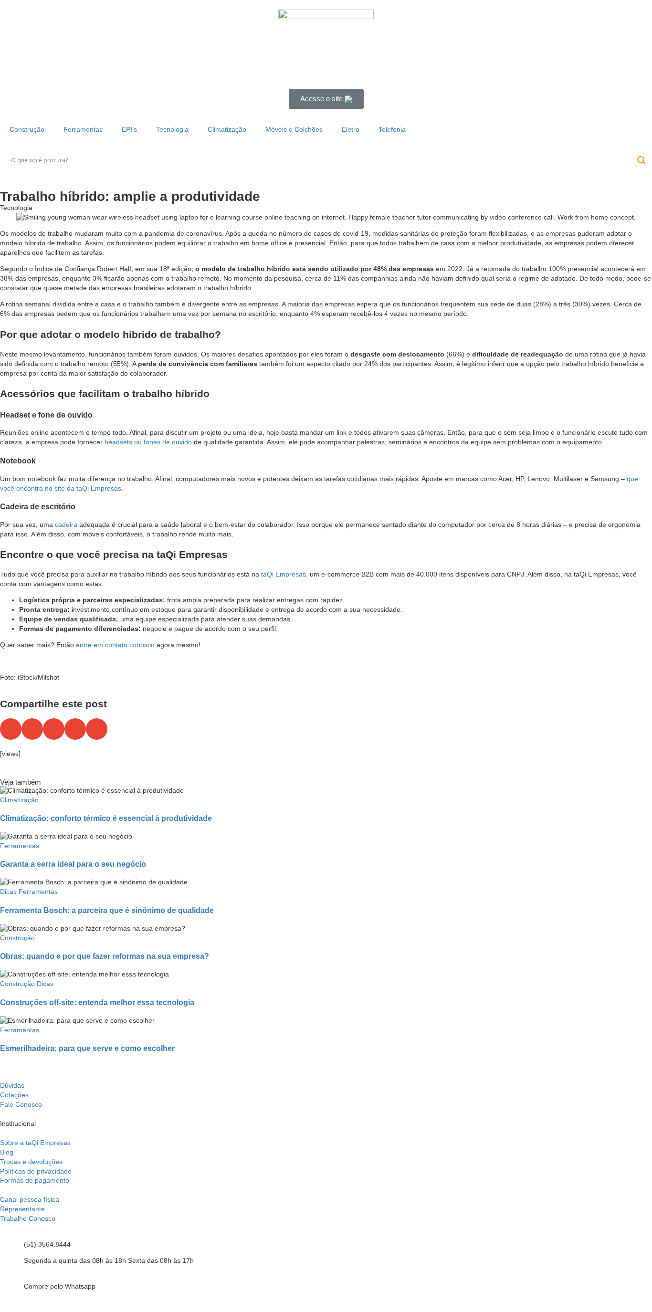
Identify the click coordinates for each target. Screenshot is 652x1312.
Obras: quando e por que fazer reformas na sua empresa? (104, 956)
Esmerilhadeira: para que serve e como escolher (87, 1048)
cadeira (66, 524)
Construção (27, 129)
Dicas (8, 891)
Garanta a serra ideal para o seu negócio (73, 864)
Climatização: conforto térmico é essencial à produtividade (106, 818)
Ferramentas (83, 129)
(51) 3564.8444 (47, 1244)
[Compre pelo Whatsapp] (12, 1287)
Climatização (227, 129)
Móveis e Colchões (294, 129)
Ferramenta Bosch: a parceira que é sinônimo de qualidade (107, 910)
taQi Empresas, (284, 574)
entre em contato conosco (115, 645)
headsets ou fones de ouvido (148, 442)
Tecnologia (172, 129)
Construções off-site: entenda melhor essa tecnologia (97, 1002)
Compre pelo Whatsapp (59, 1286)
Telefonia (392, 129)
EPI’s (129, 129)
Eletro (350, 129)
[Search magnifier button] (641, 160)
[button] (10, 729)
